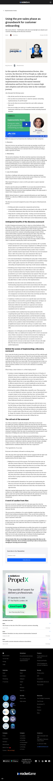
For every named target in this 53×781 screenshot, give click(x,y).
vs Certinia (22, 740)
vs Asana (22, 749)
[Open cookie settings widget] (2, 778)
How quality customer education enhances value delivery (17, 641)
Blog (4, 623)
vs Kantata (22, 738)
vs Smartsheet (23, 742)
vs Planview (23, 744)
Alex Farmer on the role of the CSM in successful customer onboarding (20, 625)
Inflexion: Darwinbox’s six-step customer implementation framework (20, 633)
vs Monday (22, 747)
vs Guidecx (22, 736)
